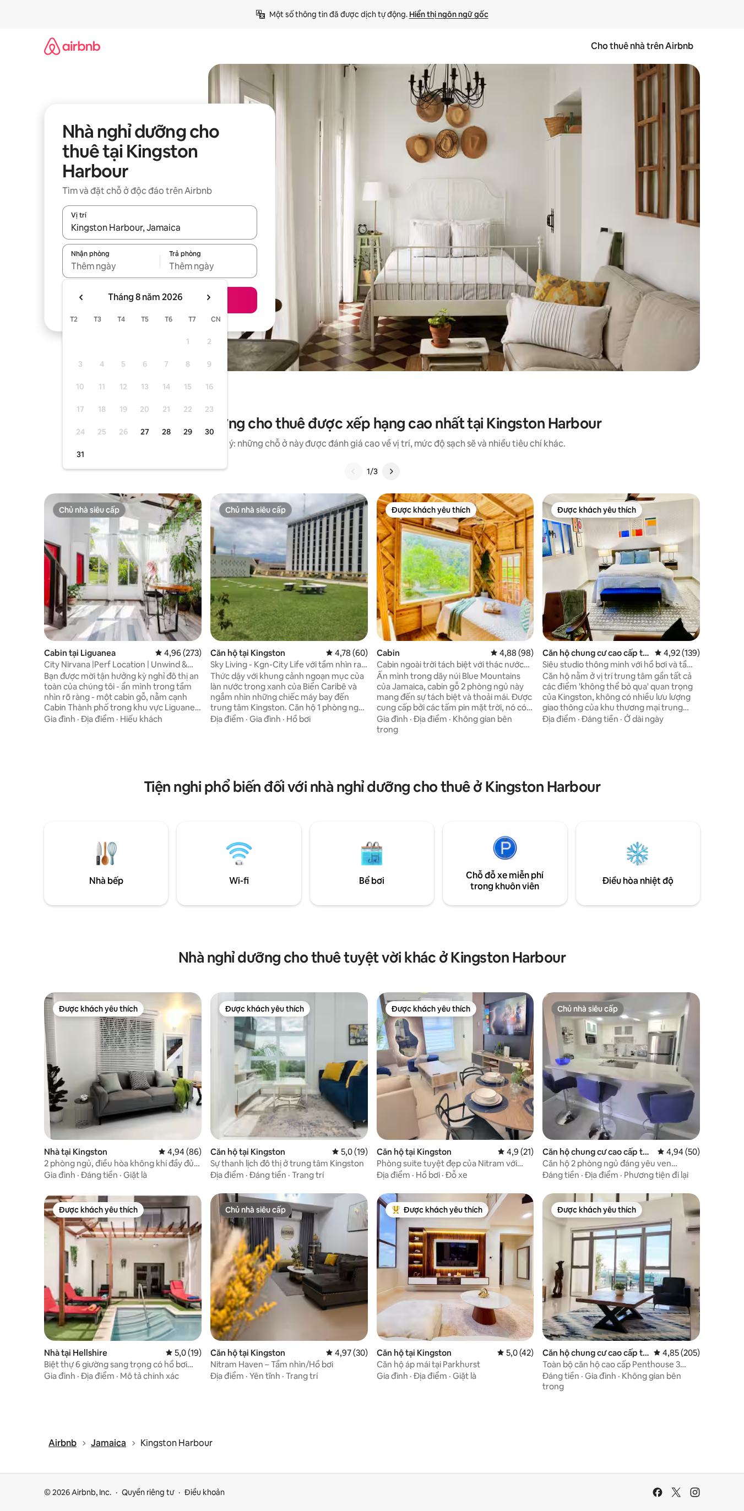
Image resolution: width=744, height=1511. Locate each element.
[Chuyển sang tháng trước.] (81, 297)
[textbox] (111, 266)
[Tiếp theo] (391, 471)
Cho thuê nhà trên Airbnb (642, 46)
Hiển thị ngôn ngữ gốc (448, 14)
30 (209, 432)
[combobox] (159, 227)
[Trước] (353, 471)
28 (166, 432)
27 (144, 432)
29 (187, 432)
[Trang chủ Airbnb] (72, 46)
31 (80, 454)
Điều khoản (204, 1492)
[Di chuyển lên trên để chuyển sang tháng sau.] (208, 297)
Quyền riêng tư (148, 1492)
